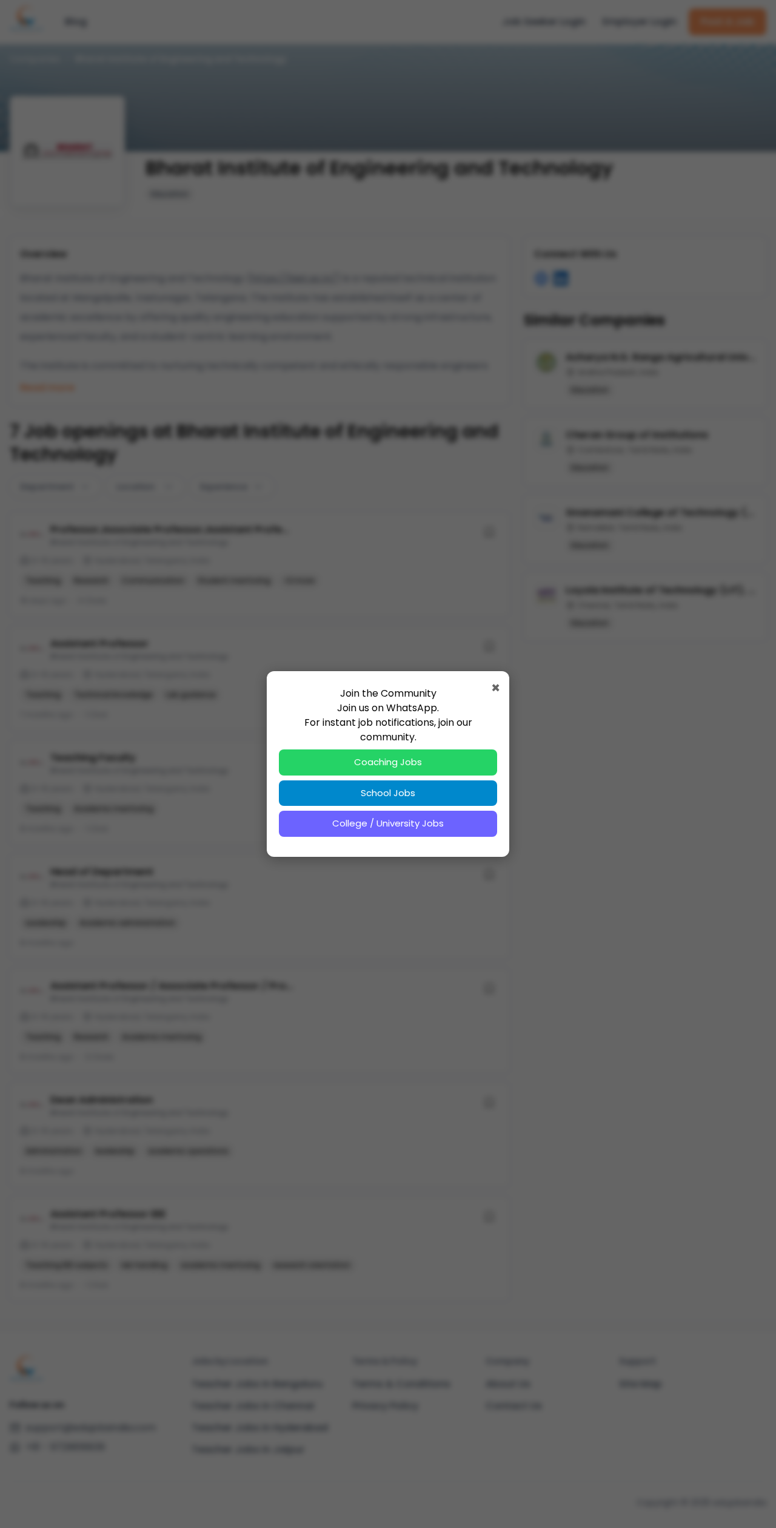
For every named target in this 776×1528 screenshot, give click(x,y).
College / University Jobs (388, 823)
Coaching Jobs (388, 762)
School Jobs (388, 792)
